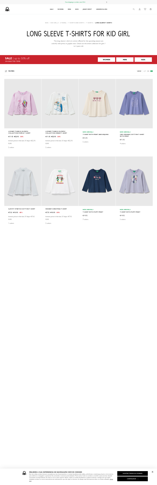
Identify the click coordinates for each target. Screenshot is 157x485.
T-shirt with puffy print (93, 212)
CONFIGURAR (131, 479)
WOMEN (61, 9)
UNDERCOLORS (101, 9)
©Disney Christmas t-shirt (56, 209)
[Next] (106, 2)
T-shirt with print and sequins (95, 134)
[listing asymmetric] (145, 71)
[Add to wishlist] (7, 82)
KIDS (76, 9)
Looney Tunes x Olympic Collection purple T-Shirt (19, 132)
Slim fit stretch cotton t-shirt (21, 209)
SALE (51, 9)
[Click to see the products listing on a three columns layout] (151, 71)
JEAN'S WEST (87, 9)
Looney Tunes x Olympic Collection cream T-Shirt (56, 132)
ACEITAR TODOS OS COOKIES (132, 473)
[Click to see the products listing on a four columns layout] (148, 71)
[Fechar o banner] (152, 472)
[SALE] (78, 59)
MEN (69, 9)
